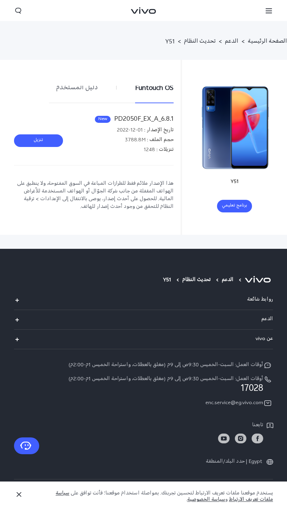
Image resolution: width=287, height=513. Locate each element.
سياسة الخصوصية (206, 500)
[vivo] (259, 280)
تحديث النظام (200, 42)
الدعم (231, 42)
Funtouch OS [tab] (154, 88)
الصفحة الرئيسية (267, 42)
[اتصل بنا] (26, 445)
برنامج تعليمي (234, 206)
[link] (257, 439)
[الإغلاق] (19, 494)
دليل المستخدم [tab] (77, 88)
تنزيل (38, 141)
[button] (268, 10)
